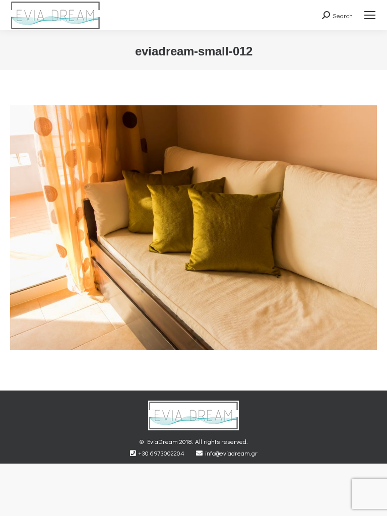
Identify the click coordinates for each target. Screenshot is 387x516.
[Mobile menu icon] (370, 15)
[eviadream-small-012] (193, 227)
